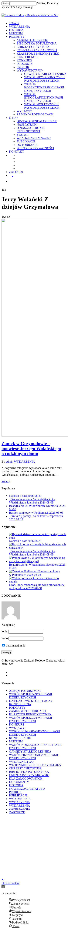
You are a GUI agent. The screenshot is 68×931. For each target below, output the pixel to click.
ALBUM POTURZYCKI (25, 690)
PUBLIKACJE (18, 795)
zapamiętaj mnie (15, 645)
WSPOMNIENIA (20, 798)
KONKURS (16, 724)
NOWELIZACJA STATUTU (27, 788)
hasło (5, 638)
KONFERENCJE (20, 738)
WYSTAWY (17, 727)
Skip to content (10, 883)
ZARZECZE (17, 812)
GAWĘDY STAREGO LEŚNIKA (30, 751)
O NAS (15, 848)
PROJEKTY (18, 842)
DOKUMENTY (19, 781)
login (5, 631)
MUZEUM (16, 741)
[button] (3, 886)
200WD (15, 820)
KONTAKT (18, 853)
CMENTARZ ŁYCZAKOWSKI (29, 775)
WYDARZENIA (24, 461)
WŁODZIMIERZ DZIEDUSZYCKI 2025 (35, 765)
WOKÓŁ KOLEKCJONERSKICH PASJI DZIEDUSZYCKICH (35, 746)
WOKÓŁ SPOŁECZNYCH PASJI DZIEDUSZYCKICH (30, 695)
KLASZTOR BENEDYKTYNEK (30, 714)
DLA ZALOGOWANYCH (25, 778)
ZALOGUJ (17, 862)
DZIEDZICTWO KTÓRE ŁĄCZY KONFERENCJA (31, 702)
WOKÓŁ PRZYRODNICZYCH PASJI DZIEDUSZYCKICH (33, 756)
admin (9, 461)
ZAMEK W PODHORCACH (27, 711)
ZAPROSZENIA (19, 809)
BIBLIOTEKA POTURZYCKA (29, 771)
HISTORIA (16, 785)
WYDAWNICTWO (21, 761)
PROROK (15, 792)
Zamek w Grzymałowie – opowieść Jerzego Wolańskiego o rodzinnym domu (31, 448)
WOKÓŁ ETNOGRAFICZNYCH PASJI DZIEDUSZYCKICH (34, 733)
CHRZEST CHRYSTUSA (25, 768)
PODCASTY (17, 707)
